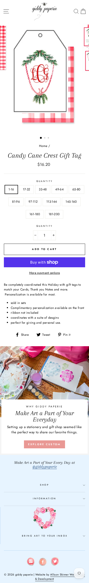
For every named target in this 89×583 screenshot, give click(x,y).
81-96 (16, 201)
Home (43, 146)
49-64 (59, 189)
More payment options (44, 272)
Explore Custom (44, 444)
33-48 (43, 189)
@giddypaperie (44, 466)
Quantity (44, 181)
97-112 (33, 201)
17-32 (26, 189)
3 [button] (49, 138)
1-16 (11, 189)
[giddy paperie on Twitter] (55, 562)
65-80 (76, 189)
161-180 (34, 214)
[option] (44, 78)
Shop (44, 485)
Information (44, 498)
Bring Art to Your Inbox (44, 536)
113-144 (51, 201)
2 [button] (45, 138)
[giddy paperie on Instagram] (30, 562)
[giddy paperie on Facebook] (43, 562)
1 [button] (41, 138)
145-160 (71, 201)
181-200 (54, 214)
